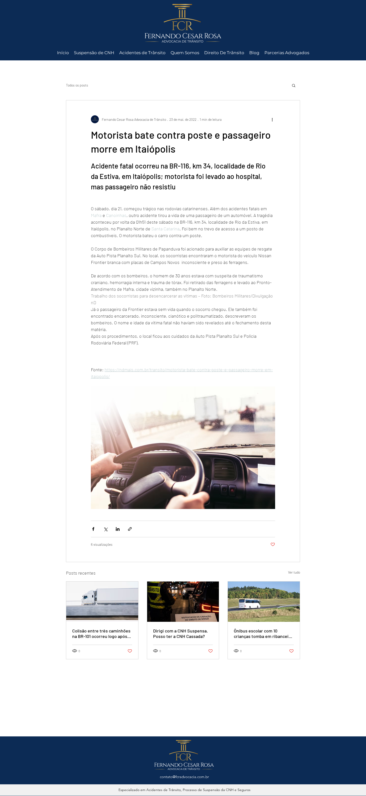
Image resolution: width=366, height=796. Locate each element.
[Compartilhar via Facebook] (93, 529)
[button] (293, 85)
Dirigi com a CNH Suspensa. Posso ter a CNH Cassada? (180, 633)
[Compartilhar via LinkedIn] (117, 529)
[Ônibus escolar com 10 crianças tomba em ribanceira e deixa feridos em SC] (264, 602)
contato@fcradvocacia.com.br (184, 776)
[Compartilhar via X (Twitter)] (105, 529)
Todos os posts (77, 85)
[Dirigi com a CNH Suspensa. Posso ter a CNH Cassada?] (183, 602)
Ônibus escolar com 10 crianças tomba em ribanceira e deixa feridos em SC (263, 633)
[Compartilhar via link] (129, 529)
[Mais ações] (272, 119)
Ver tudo (294, 572)
